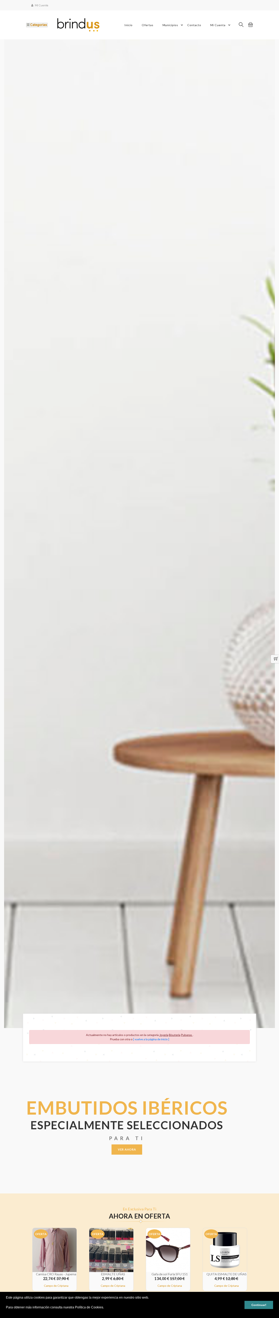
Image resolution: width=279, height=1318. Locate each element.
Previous (2, 534)
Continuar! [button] (258, 1305)
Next (277, 534)
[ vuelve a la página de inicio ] (151, 1039)
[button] (6, 1312)
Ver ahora (127, 1149)
